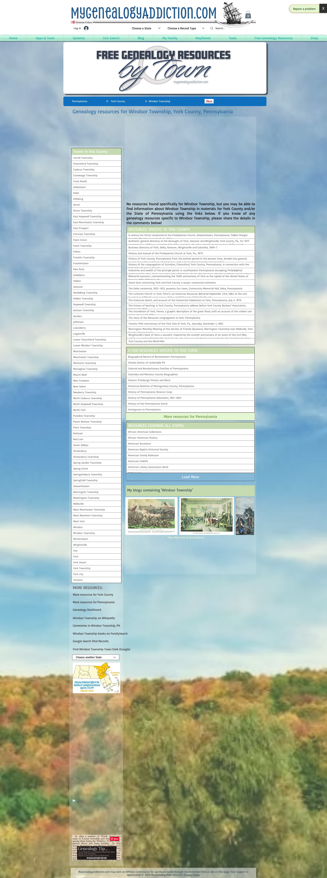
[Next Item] (247, 516)
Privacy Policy (192, 874)
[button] (304, 9)
